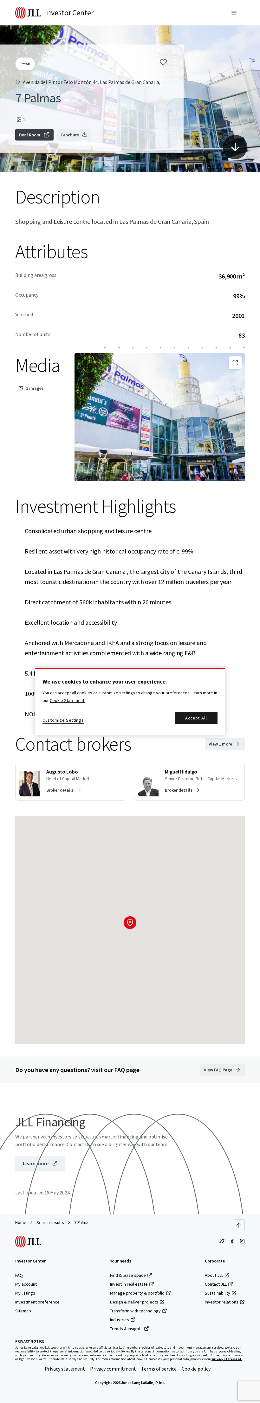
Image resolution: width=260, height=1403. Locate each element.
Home (20, 1222)
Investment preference (37, 1302)
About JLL (214, 1275)
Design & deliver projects (134, 1302)
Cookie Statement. (67, 700)
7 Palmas (82, 1222)
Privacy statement (65, 1368)
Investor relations (221, 1302)
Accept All (196, 718)
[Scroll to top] (239, 1225)
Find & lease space (128, 1275)
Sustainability (217, 1293)
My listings (25, 1293)
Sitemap (23, 1311)
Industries (119, 1320)
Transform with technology (135, 1311)
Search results (50, 1222)
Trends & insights (126, 1328)
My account (26, 1284)
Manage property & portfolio (137, 1293)
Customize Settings (63, 720)
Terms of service (159, 1368)
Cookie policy (196, 1368)
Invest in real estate (129, 1284)
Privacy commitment (113, 1368)
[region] (130, 701)
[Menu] (234, 12)
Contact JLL (216, 1284)
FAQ (19, 1275)
